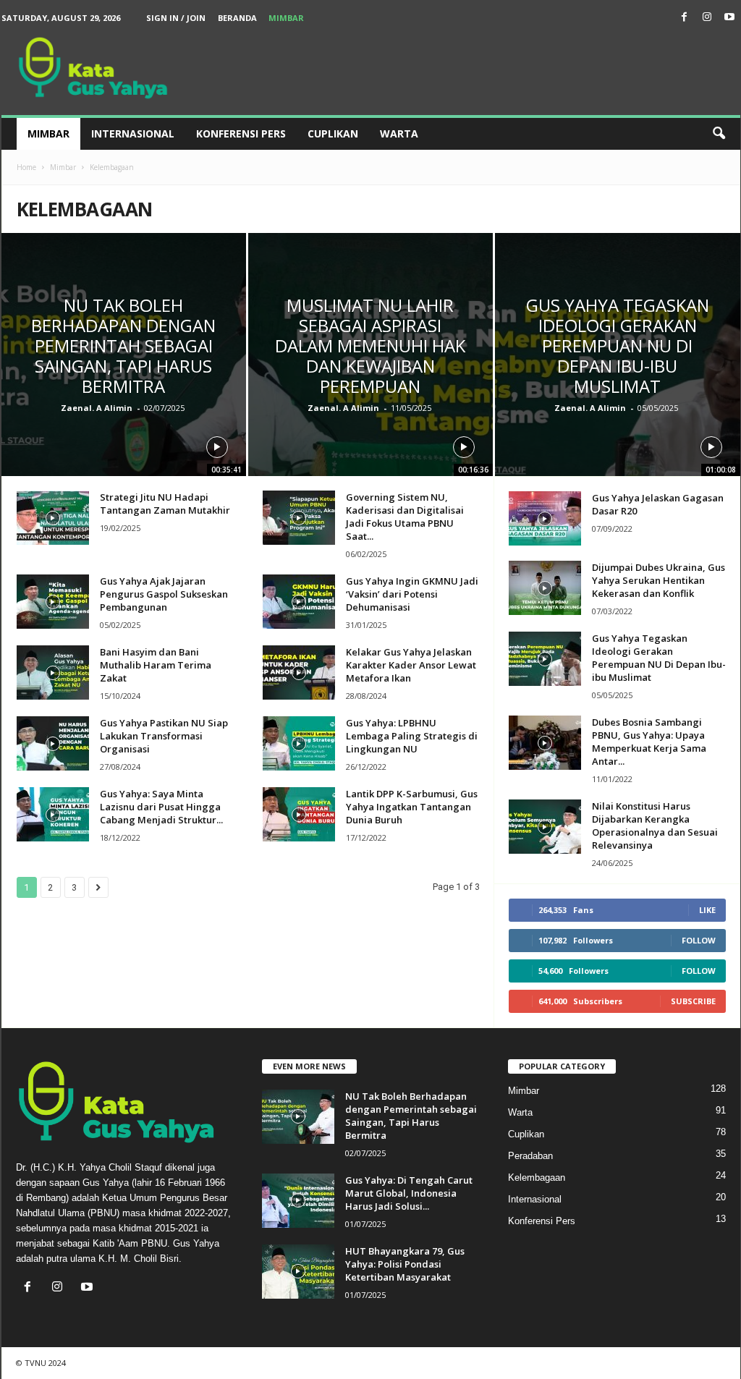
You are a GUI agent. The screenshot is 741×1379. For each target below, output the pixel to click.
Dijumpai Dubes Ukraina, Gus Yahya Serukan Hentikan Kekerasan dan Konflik (658, 580)
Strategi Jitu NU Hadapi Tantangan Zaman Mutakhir (165, 504)
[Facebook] (684, 17)
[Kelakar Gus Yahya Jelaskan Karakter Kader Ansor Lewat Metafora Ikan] (299, 672)
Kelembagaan (536, 1177)
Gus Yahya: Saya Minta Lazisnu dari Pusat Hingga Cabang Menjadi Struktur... (161, 806)
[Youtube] (729, 17)
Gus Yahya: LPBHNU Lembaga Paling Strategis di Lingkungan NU (412, 735)
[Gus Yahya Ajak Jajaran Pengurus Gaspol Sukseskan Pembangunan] (53, 601)
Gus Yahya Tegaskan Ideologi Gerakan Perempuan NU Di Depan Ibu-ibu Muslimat (617, 345)
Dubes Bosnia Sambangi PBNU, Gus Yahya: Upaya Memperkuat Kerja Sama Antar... (649, 742)
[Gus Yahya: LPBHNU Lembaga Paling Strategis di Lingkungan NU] (299, 743)
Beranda (237, 17)
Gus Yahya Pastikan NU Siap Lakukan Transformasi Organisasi (164, 735)
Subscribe (693, 1001)
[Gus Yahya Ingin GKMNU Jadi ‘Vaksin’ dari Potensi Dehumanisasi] (299, 601)
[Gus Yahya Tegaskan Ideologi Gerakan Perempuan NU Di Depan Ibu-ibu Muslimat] (545, 659)
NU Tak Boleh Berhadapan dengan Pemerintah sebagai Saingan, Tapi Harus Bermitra (123, 345)
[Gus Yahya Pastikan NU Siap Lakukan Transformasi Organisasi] (53, 743)
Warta (399, 133)
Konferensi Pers (241, 133)
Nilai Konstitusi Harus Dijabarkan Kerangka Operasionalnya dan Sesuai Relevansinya (655, 825)
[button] (718, 134)
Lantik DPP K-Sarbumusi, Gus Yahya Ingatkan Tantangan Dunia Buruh (412, 806)
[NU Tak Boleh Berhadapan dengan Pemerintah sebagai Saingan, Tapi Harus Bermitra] (298, 1117)
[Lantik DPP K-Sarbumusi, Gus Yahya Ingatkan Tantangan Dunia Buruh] (299, 814)
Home (26, 167)
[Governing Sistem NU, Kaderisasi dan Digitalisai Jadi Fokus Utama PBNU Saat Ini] (299, 518)
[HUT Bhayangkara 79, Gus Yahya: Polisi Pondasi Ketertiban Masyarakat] (298, 1271)
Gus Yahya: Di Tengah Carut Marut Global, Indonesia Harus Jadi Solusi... (409, 1193)
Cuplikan (333, 133)
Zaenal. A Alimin (96, 407)
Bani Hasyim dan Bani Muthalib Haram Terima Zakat (155, 664)
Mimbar (286, 17)
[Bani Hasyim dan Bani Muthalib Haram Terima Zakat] (53, 672)
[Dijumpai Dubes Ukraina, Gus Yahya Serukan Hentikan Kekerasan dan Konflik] (545, 588)
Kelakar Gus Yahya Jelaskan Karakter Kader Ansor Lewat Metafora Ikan (411, 664)
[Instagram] (707, 17)
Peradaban (530, 1155)
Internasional (132, 133)
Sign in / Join (176, 17)
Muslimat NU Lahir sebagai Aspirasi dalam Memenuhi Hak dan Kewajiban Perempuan (370, 345)
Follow (699, 940)
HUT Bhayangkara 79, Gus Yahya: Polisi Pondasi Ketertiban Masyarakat (405, 1263)
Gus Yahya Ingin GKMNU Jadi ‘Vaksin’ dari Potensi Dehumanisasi (412, 594)
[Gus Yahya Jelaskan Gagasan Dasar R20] (545, 518)
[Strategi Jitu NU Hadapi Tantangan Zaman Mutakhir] (53, 518)
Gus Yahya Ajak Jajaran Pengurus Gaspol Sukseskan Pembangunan (164, 594)
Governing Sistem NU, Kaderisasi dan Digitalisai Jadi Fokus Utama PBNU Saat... (405, 517)
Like (707, 909)
